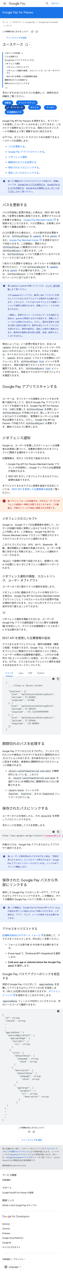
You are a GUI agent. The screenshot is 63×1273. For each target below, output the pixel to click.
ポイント (34, 107)
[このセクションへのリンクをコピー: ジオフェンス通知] (33, 438)
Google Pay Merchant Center (38, 220)
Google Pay (30, 22)
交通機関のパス (14, 112)
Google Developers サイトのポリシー (22, 1157)
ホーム (5, 22)
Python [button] (41, 673)
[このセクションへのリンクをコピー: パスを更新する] (30, 205)
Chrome (6, 1229)
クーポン (50, 107)
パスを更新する (16, 146)
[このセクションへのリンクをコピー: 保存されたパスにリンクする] (51, 809)
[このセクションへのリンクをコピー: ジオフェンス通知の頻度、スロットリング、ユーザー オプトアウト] (41, 580)
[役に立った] (32, 31)
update (37, 236)
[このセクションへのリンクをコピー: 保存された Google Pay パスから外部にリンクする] (30, 885)
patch (53, 236)
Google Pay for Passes (17, 12)
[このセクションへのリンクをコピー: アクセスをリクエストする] (40, 929)
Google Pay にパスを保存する (31, 184)
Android (6, 1224)
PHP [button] (30, 673)
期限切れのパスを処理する (22, 162)
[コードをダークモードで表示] (53, 679)
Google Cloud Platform (12, 1238)
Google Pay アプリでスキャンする (26, 151)
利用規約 (6, 1180)
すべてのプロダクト (11, 1247)
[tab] (9, 673)
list (41, 361)
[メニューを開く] (5, 3)
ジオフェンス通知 (17, 157)
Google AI (6, 1243)
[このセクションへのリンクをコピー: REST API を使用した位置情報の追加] (53, 638)
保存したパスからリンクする (23, 172)
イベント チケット (26, 102)
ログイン (55, 3)
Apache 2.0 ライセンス (20, 1154)
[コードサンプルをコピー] (58, 679)
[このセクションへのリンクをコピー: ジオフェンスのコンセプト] (40, 519)
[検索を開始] (47, 3)
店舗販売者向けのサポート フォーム (21, 935)
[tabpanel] (31, 705)
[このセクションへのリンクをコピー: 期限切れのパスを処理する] (47, 744)
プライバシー (19, 1259)
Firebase (6, 1233)
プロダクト (16, 22)
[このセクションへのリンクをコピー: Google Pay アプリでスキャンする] (5, 391)
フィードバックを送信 (16, 37)
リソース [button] (9, 673)
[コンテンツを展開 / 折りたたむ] (22, 53)
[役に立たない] (37, 31)
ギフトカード (17, 107)
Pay (22, 4)
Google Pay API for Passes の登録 (17, 1192)
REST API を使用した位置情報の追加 (31, 489)
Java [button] (20, 673)
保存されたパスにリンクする (23, 167)
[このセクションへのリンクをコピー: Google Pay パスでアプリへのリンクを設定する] (11, 978)
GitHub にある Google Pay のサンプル (19, 1205)
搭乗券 (8, 102)
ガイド (9, 26)
